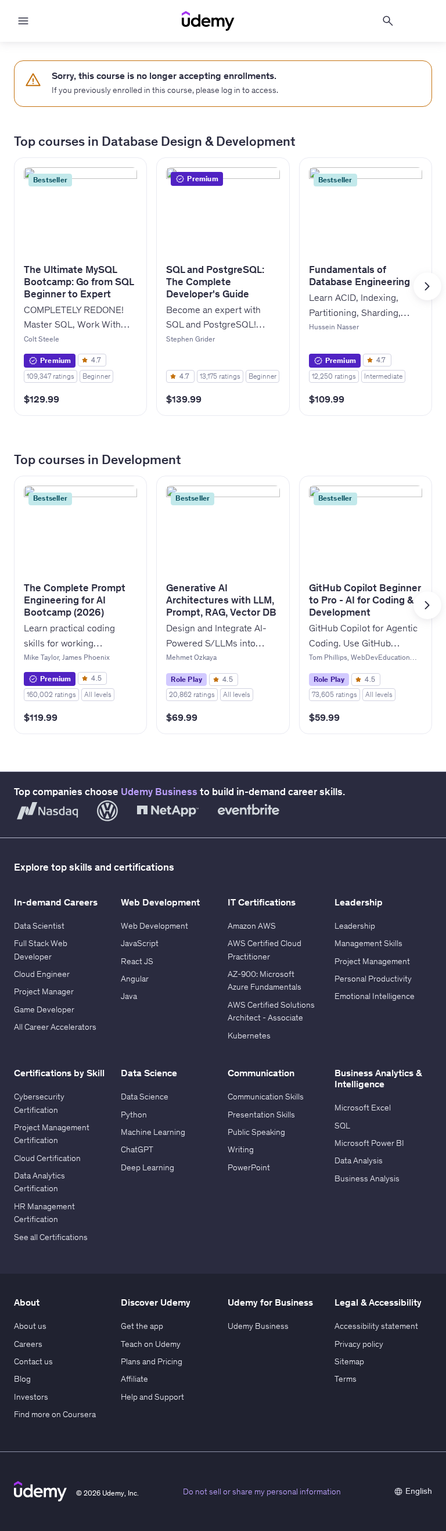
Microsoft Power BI (369, 1143)
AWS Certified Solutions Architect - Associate (271, 1011)
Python (134, 1114)
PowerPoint (249, 1167)
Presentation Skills (261, 1114)
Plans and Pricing (151, 1361)
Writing (241, 1149)
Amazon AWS (252, 926)
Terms (345, 1379)
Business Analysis (367, 1178)
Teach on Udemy (151, 1344)
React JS (137, 961)
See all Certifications (51, 1237)
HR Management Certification (44, 1212)
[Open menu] (23, 21)
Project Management (372, 961)
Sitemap (349, 1361)
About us (30, 1326)
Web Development (154, 926)
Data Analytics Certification (39, 1182)
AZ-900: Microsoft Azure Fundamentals (264, 980)
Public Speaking (256, 1132)
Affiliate (134, 1379)
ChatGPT (137, 1149)
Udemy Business (159, 791)
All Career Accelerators (55, 1027)
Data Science (144, 1096)
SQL (342, 1125)
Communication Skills (266, 1096)
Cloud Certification (47, 1158)
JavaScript (140, 943)
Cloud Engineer (42, 974)
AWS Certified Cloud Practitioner (264, 949)
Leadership (354, 926)
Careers (28, 1344)
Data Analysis (358, 1160)
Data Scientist (39, 926)
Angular (135, 978)
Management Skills (368, 943)
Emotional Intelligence (374, 996)
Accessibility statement (376, 1326)
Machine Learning (153, 1132)
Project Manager (44, 991)
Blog (22, 1379)
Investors (31, 1397)
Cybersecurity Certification (39, 1103)
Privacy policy (358, 1344)
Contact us (33, 1361)
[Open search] (388, 21)
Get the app (142, 1326)
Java (129, 996)
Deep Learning (147, 1167)
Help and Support (152, 1397)
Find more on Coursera (55, 1414)
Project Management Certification (51, 1133)
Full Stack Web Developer (40, 949)
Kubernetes (249, 1035)
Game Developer (44, 1009)
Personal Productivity (373, 978)
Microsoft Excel (362, 1107)
